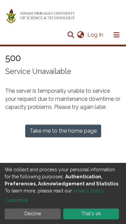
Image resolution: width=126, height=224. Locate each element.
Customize (16, 200)
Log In (95, 35)
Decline (33, 213)
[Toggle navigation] (116, 35)
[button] (80, 35)
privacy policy (88, 190)
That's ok (91, 213)
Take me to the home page (63, 131)
